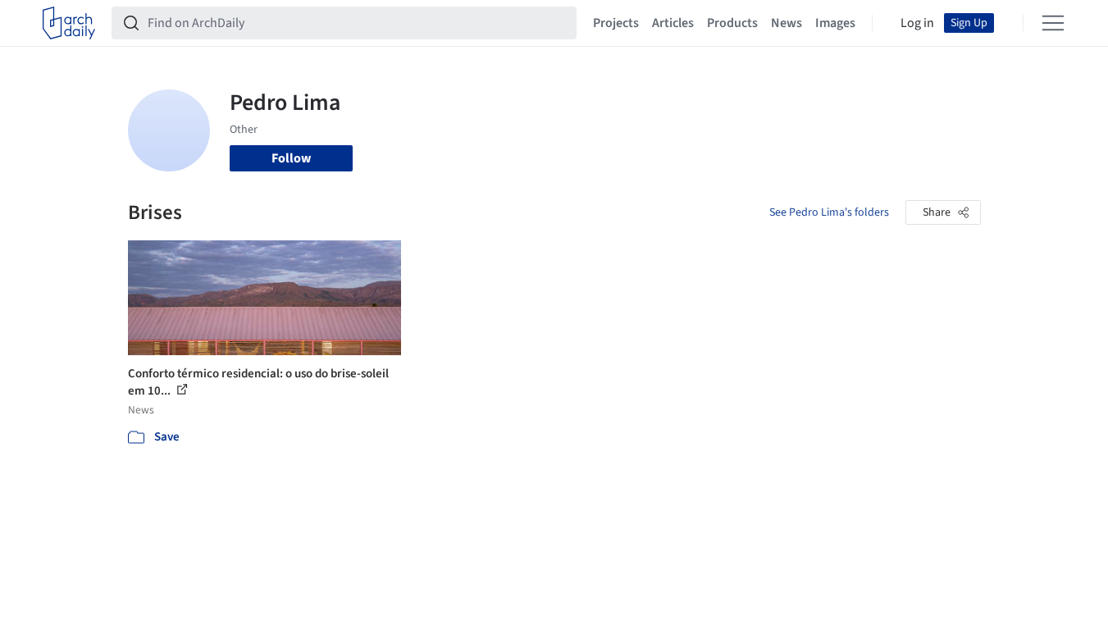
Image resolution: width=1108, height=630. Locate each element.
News (786, 23)
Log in (917, 23)
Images (835, 23)
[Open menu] (1053, 23)
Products (732, 23)
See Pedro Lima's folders (829, 212)
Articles (673, 23)
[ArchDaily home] (69, 23)
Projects (616, 23)
